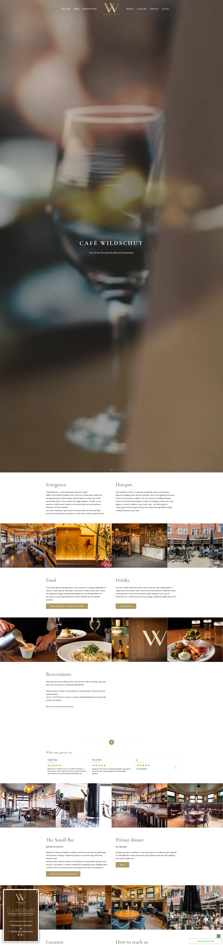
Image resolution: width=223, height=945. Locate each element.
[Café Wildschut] (111, 9)
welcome (66, 9)
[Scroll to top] (218, 936)
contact (154, 9)
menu (77, 9)
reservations (90, 9)
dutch (165, 9)
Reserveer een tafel (205, 941)
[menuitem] (55, 9)
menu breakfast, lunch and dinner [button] (67, 606)
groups (130, 9)
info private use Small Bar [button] (63, 874)
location (142, 9)
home (55, 9)
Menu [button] (122, 865)
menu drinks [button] (126, 606)
